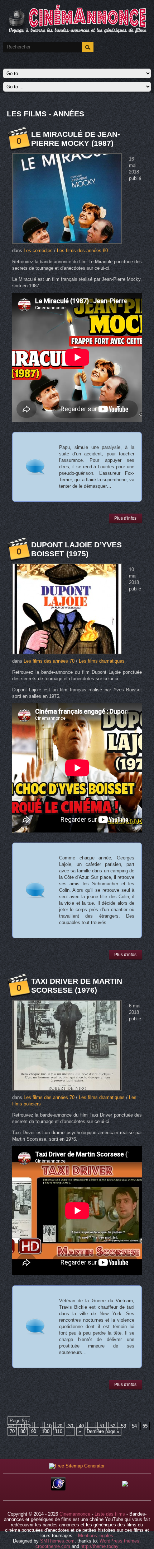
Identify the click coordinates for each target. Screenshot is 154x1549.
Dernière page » (103, 1431)
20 (59, 1426)
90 (33, 1431)
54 (134, 1426)
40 (81, 1426)
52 (112, 1426)
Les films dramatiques (102, 661)
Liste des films (110, 1514)
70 (12, 1431)
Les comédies (38, 250)
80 (22, 1431)
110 (58, 1431)
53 (123, 1426)
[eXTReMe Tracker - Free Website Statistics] (58, 1489)
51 (102, 1426)
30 (70, 1426)
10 (49, 1426)
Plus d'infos (125, 518)
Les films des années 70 (49, 661)
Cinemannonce (74, 1514)
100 (45, 1431)
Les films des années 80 (82, 250)
